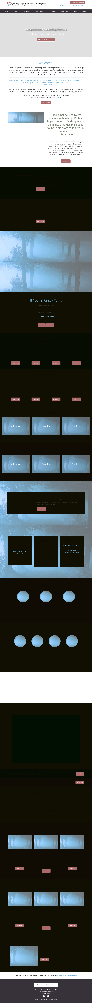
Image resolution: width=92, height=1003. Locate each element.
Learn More (44, 959)
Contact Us (50, 325)
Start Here (80, 782)
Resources (53, 11)
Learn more (40, 189)
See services (46, 102)
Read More (40, 221)
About (15, 11)
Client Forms (72, 550)
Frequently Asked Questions (72, 545)
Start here (80, 774)
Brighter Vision (53, 999)
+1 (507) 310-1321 (80, 5)
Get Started (39, 11)
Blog (75, 11)
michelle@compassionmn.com (67, 5)
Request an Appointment (72, 552)
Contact (84, 11)
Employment (65, 11)
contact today (55, 98)
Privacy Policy (38, 999)
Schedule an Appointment (77, 2)
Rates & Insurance (72, 548)
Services (26, 11)
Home (6, 11)
